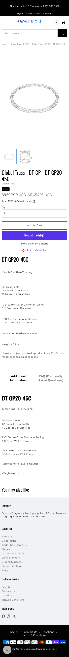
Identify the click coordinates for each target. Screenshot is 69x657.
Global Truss (8, 183)
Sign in (20, 13)
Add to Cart (34, 225)
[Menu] (5, 22)
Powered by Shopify (46, 649)
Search (6, 587)
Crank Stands (9, 557)
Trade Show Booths (13, 544)
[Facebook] (3, 617)
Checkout (47, 13)
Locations (7, 595)
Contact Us (8, 591)
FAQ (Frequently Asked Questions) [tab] (50, 378)
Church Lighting (11, 566)
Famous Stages (27, 649)
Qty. (4, 207)
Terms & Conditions (13, 599)
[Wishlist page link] (55, 22)
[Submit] (62, 33)
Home (5, 44)
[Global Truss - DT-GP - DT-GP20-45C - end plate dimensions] (26, 156)
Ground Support (11, 561)
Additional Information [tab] (18, 378)
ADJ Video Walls (11, 553)
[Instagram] (8, 617)
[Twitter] (14, 617)
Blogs (5, 570)
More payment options (34, 243)
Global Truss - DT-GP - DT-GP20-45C (48, 44)
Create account (33, 13)
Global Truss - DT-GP (20, 44)
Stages (6, 549)
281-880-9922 (52, 6)
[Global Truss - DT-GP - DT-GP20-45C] (9, 156)
